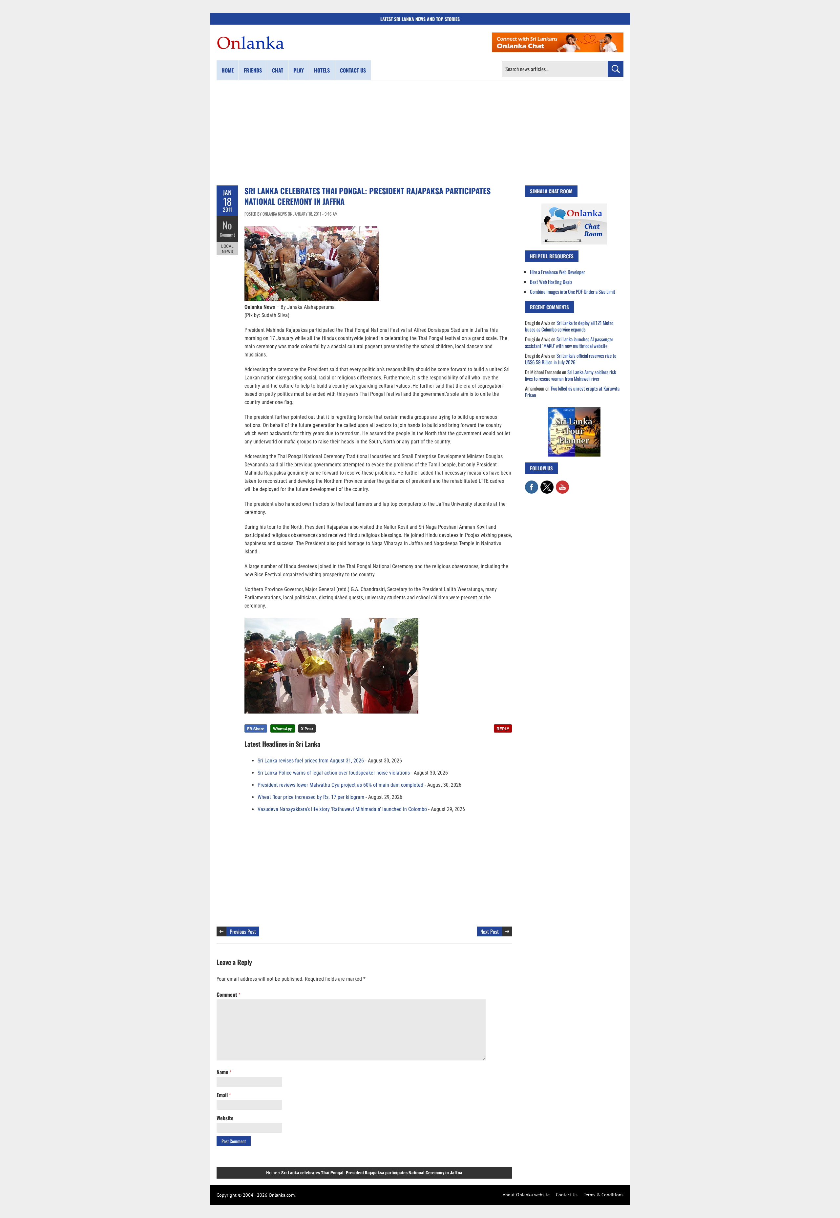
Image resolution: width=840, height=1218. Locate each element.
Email (224, 1095)
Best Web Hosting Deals (551, 281)
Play (298, 70)
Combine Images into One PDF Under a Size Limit (572, 291)
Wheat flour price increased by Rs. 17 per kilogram (311, 797)
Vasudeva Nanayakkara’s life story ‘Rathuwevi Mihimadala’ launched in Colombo (342, 809)
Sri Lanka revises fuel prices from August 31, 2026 (311, 761)
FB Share (255, 729)
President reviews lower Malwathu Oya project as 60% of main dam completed (340, 785)
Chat (277, 70)
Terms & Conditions (603, 1195)
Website (225, 1118)
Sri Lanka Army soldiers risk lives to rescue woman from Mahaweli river (570, 375)
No (227, 225)
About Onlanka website (526, 1195)
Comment (227, 234)
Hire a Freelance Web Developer (557, 271)
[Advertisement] (420, 133)
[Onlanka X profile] (547, 483)
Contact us (353, 70)
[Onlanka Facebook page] (531, 483)
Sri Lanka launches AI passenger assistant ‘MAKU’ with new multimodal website (569, 342)
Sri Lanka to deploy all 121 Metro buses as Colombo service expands (569, 326)
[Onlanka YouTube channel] (562, 483)
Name (224, 1072)
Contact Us (567, 1195)
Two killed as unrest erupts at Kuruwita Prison (572, 391)
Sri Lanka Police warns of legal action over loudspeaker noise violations (334, 773)
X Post (307, 729)
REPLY (502, 729)
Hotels (322, 70)
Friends (253, 70)
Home (227, 70)
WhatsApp (282, 729)
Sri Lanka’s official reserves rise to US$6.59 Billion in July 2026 (570, 359)
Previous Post (243, 931)
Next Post (489, 931)
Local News (227, 249)
